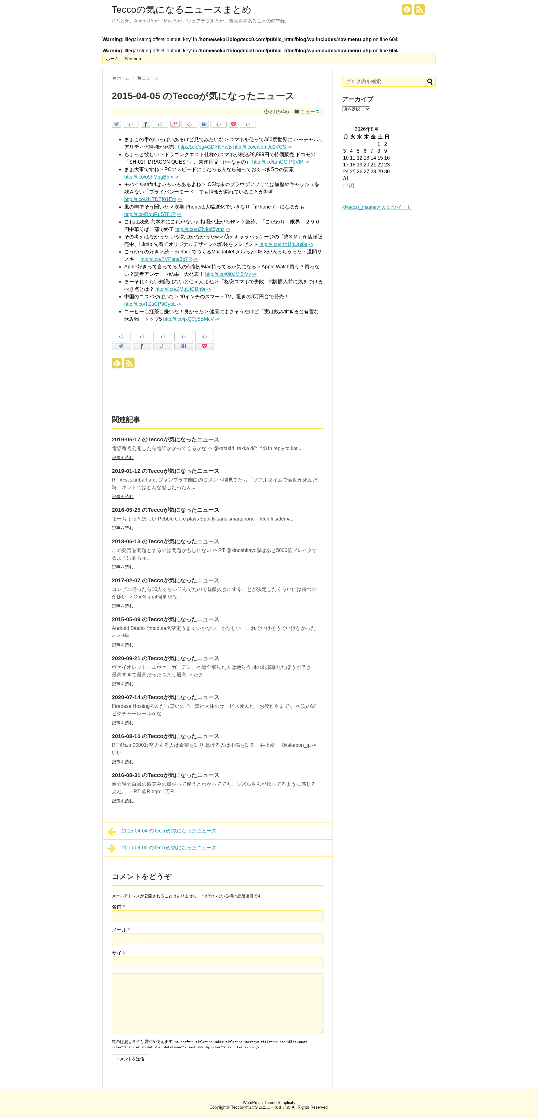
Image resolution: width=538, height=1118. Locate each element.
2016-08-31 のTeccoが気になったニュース (165, 775)
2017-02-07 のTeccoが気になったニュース (165, 580)
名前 (118, 906)
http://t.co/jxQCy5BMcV (188, 319)
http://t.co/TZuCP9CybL (150, 304)
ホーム (112, 58)
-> (289, 147)
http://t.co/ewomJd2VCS (259, 147)
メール (121, 930)
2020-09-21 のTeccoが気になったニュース (165, 658)
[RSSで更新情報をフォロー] (419, 11)
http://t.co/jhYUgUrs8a (283, 244)
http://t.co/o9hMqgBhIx (148, 177)
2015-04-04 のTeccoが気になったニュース (169, 830)
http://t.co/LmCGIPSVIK (278, 162)
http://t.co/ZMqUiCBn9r (180, 289)
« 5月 (349, 185)
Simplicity (286, 1102)
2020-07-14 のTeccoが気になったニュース (165, 697)
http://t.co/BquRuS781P (150, 214)
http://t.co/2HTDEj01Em (150, 199)
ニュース (310, 111)
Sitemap (133, 58)
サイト (119, 953)
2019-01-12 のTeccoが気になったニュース (165, 471)
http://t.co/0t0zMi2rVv (228, 274)
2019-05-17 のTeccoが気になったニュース (165, 439)
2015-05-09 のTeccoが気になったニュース (165, 619)
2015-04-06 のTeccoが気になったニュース (169, 847)
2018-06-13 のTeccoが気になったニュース (165, 541)
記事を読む (123, 457)
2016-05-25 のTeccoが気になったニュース (165, 510)
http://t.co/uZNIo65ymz (199, 229)
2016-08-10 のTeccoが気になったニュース (165, 736)
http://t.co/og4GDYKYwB (205, 147)
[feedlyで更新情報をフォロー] (407, 11)
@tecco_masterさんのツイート (377, 207)
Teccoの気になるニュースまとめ (182, 9)
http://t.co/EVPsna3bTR (166, 259)
